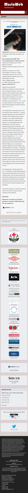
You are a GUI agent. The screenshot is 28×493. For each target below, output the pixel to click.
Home (4, 21)
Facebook (15, 26)
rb (15, 212)
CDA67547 (20, 101)
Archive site (17, 451)
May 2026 (4, 402)
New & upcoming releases (14, 291)
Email (20, 26)
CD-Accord (17, 136)
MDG (5, 171)
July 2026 (4, 397)
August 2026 (5, 395)
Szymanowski (18, 212)
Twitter (9, 26)
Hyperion (12, 212)
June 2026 (4, 400)
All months (4, 405)
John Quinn (10, 476)
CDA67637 (10, 106)
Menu (4, 16)
